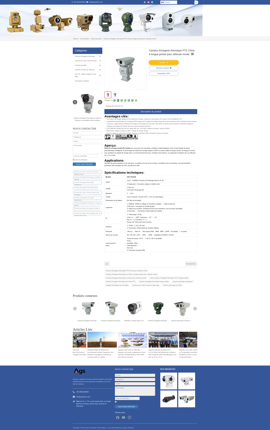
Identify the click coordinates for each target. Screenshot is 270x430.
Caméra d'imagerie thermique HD (85, 187)
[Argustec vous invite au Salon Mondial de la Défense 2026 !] (127, 347)
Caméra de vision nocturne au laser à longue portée (86, 172)
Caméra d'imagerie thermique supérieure (84, 198)
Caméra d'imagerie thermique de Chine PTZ (120, 281)
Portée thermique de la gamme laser (86, 208)
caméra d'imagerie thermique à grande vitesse (87, 177)
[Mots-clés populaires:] (196, 2)
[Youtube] (148, 2)
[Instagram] (129, 417)
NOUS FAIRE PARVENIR (84, 164)
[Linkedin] (152, 2)
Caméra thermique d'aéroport (182, 281)
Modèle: (108, 106)
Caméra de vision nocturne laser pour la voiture (86, 193)
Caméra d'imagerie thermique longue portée (154, 281)
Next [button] (100, 102)
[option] (87, 106)
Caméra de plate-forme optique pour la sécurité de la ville (87, 213)
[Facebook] (144, 2)
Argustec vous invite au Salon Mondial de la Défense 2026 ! (125, 350)
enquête (162, 62)
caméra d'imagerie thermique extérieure (84, 182)
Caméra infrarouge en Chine (172, 285)
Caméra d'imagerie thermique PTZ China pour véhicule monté (126, 270)
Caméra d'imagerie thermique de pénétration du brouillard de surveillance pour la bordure (88, 320)
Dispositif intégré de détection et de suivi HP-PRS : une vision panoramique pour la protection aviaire (94, 350)
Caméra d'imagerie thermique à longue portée (87, 203)
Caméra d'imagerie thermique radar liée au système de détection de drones (135, 320)
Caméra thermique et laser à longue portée (158, 320)
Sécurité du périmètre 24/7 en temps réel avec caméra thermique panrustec (181, 320)
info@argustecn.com (96, 2)
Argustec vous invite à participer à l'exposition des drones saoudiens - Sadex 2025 (186, 350)
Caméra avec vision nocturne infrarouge (145, 285)
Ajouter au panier (162, 68)
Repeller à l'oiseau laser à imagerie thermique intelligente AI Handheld (111, 320)
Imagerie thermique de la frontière (117, 285)
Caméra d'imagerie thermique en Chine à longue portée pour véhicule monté (131, 274)
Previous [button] (75, 102)
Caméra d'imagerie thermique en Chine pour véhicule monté (126, 278)
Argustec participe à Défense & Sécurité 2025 (155, 350)
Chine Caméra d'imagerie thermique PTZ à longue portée (169, 278)
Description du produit (151, 111)
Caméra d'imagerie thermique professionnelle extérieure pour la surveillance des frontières (87, 120)
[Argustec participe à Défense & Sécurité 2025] (158, 347)
